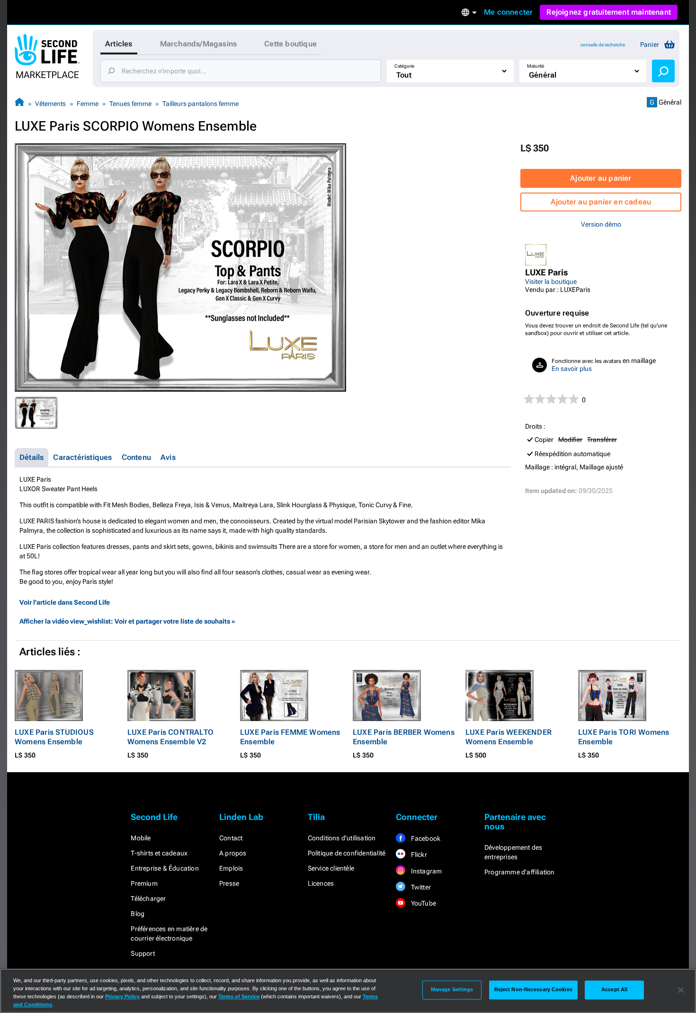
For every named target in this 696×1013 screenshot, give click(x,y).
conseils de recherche (602, 44)
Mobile (141, 838)
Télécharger (148, 898)
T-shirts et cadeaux (159, 853)
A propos (233, 853)
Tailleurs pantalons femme (200, 103)
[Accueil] (19, 103)
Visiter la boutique (551, 281)
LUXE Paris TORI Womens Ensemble (623, 737)
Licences (321, 883)
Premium (144, 883)
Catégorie (404, 66)
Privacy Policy (122, 996)
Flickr (418, 854)
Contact (230, 838)
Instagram (425, 871)
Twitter (420, 887)
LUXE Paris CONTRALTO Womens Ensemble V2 (170, 737)
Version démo (601, 224)
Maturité (535, 66)
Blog (137, 913)
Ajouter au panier (600, 178)
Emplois (231, 868)
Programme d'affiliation (519, 872)
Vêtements (50, 103)
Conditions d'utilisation (342, 838)
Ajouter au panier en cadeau (601, 201)
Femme (87, 103)
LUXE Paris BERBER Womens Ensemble (404, 737)
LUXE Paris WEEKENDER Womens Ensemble (508, 737)
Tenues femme (130, 103)
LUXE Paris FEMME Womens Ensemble (290, 737)
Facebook (424, 838)
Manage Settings (452, 990)
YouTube (422, 903)
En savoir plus (572, 368)
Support (142, 953)
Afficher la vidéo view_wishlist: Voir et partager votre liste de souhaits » (127, 621)
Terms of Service (238, 996)
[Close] (680, 989)
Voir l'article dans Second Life (64, 602)
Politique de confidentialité (347, 853)
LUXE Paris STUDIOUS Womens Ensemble (54, 737)
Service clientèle (331, 868)
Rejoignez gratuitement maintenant (608, 12)
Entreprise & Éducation (164, 868)
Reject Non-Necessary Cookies (533, 990)
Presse (229, 883)
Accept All (614, 990)
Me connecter (508, 12)
